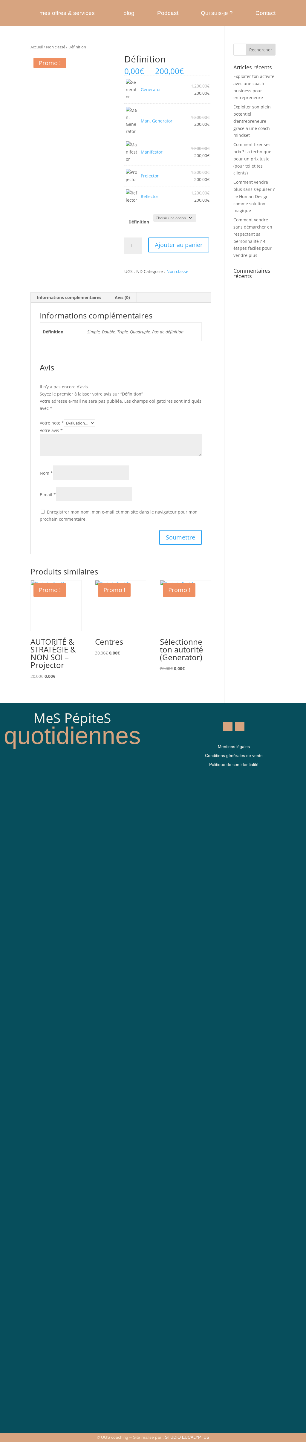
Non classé (55, 47)
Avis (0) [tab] (122, 297)
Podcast (167, 13)
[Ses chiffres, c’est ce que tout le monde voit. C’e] (22, 1084)
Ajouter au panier (179, 245)
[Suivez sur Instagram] (239, 726)
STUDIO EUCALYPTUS (187, 1437)
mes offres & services (67, 13)
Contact (265, 13)
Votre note (52, 423)
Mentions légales (234, 746)
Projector (150, 176)
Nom (46, 473)
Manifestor (152, 152)
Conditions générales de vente (234, 755)
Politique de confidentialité (233, 764)
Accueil (36, 47)
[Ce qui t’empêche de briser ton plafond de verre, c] (122, 1060)
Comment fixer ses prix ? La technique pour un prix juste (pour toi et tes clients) (252, 159)
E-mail (48, 494)
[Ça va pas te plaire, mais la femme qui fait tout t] (72, 928)
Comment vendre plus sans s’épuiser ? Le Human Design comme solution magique (254, 196)
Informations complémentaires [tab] (69, 297)
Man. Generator (156, 121)
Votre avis (51, 430)
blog (128, 13)
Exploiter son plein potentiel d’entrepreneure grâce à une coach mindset (252, 121)
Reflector (149, 196)
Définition (138, 222)
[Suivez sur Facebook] (227, 726)
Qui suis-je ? (217, 13)
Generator (151, 89)
